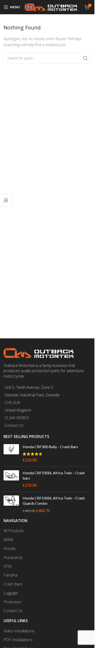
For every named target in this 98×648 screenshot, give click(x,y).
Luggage (11, 592)
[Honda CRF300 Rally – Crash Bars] (11, 453)
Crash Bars (13, 584)
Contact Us (14, 425)
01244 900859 (17, 417)
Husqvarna (13, 557)
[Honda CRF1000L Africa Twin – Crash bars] (11, 479)
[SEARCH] (85, 58)
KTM (8, 566)
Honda (9, 548)
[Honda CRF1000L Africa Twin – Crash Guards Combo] (11, 504)
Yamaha (10, 575)
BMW (8, 539)
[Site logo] (51, 6)
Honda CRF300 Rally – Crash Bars (50, 446)
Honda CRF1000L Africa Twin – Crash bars (54, 475)
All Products (14, 530)
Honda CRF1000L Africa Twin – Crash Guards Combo (54, 500)
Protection (12, 602)
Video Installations (19, 631)
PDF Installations (18, 639)
